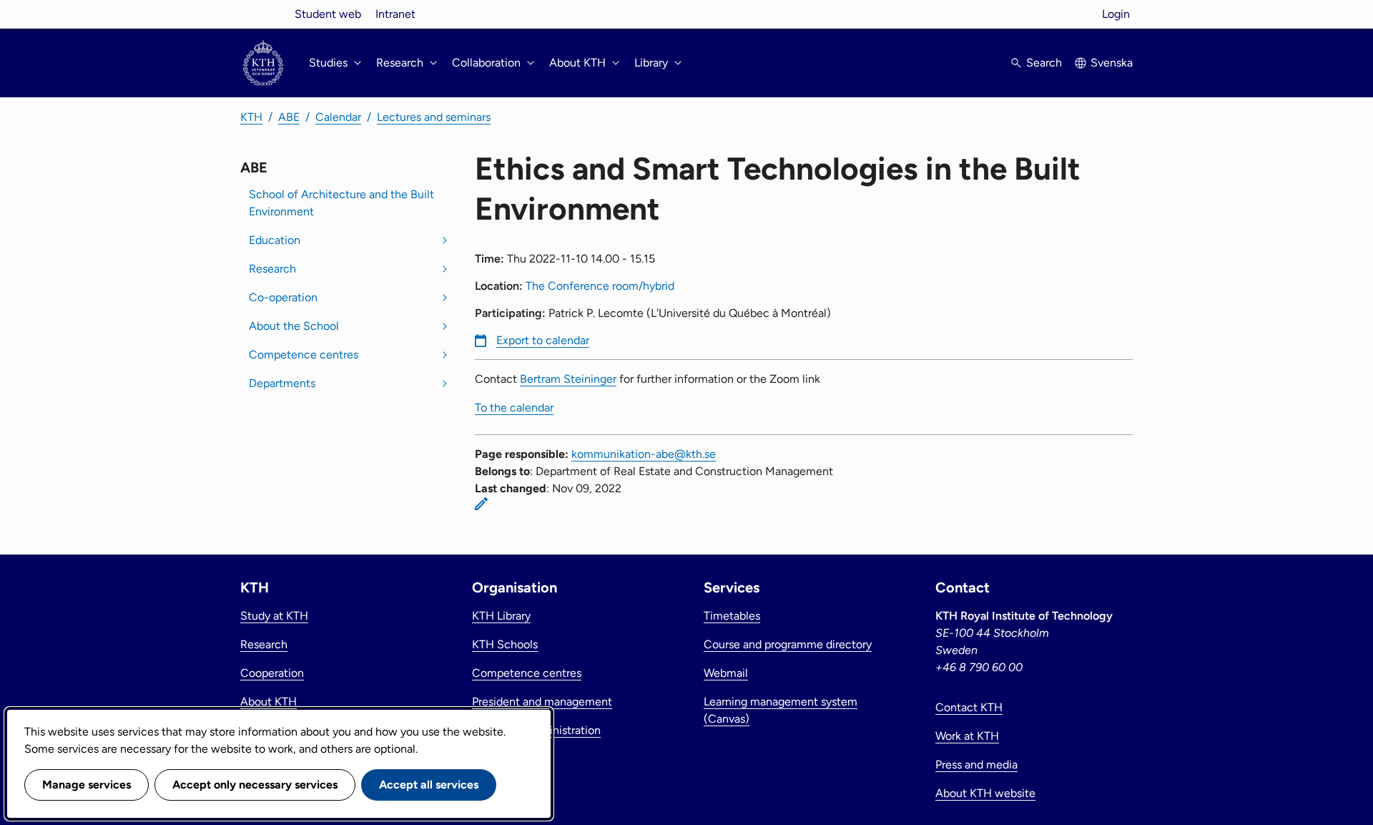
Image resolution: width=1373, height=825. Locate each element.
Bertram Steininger (568, 379)
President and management (542, 701)
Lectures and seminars (434, 117)
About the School (294, 326)
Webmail (726, 673)
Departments (282, 383)
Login (1116, 14)
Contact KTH (969, 707)
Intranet (395, 14)
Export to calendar (542, 340)
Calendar (338, 117)
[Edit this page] (481, 503)
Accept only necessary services (255, 784)
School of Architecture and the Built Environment (341, 202)
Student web (328, 14)
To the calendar (514, 407)
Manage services (86, 784)
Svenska (1112, 62)
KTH (251, 117)
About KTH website (985, 793)
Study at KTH (274, 616)
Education (274, 240)
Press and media (976, 764)
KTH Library (501, 616)
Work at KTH (967, 736)
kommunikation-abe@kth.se (643, 454)
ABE (289, 117)
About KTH (268, 701)
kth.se (263, 14)
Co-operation (283, 297)
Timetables (732, 616)
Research (272, 268)
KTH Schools (505, 644)
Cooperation (272, 673)
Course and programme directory (788, 644)
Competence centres (303, 354)
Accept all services (428, 784)
